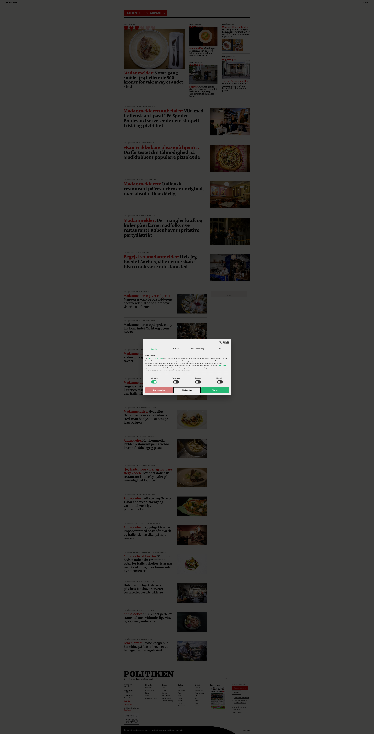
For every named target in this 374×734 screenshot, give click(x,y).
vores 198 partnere (156, 358)
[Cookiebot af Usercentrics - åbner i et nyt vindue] (220, 342)
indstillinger (222, 365)
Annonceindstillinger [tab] (198, 349)
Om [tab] (220, 349)
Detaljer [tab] (176, 349)
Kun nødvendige (159, 390)
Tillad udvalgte (187, 390)
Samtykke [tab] (154, 349)
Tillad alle (215, 390)
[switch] (176, 382)
